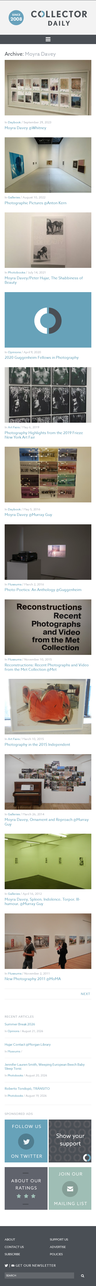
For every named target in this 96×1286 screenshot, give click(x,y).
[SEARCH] (82, 1275)
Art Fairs (14, 427)
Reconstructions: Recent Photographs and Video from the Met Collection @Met (47, 667)
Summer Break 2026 (20, 1024)
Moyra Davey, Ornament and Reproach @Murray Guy (47, 822)
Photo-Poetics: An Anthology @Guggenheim (43, 590)
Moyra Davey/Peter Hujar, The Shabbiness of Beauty (44, 280)
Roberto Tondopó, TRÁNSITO (27, 1088)
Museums (14, 584)
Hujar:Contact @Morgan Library (28, 1044)
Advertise (58, 1247)
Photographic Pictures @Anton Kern (35, 203)
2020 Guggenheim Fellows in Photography (42, 357)
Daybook (14, 122)
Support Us (59, 1239)
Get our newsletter (33, 1266)
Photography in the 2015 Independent (37, 744)
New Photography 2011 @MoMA (33, 979)
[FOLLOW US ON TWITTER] (6, 1266)
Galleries (14, 197)
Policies (56, 1254)
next (85, 994)
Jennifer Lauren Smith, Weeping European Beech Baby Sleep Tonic (45, 1066)
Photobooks (16, 272)
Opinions (14, 352)
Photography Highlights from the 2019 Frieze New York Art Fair (44, 435)
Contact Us (14, 1247)
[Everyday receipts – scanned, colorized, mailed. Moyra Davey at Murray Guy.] (48, 474)
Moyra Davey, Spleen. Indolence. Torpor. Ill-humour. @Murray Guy (42, 902)
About (10, 1239)
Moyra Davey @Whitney (25, 128)
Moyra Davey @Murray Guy (28, 515)
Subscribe (12, 1254)
